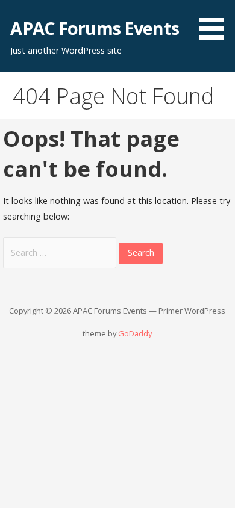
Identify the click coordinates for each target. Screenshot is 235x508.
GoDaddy (135, 333)
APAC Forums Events (94, 28)
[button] (215, 21)
